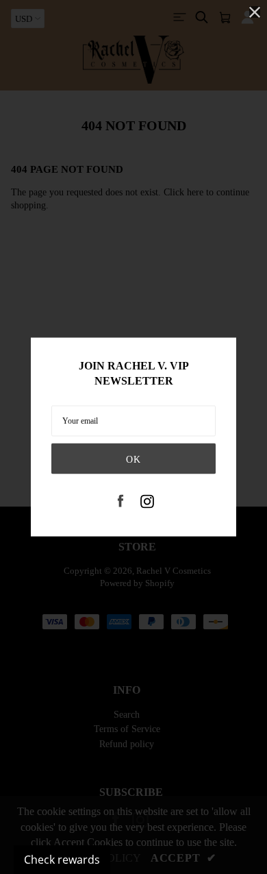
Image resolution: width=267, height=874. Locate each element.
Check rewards (62, 859)
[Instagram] (147, 503)
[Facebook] (120, 503)
